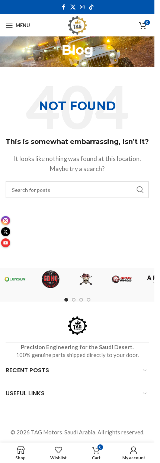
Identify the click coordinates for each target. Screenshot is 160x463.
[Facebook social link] (63, 7)
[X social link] (73, 7)
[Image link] (77, 324)
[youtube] (5, 242)
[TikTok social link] (91, 7)
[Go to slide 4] (88, 300)
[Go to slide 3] (81, 300)
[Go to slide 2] (74, 300)
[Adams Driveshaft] (86, 279)
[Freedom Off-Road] (122, 279)
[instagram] (5, 220)
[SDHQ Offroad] (50, 279)
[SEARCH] (140, 189)
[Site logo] (77, 24)
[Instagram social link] (82, 7)
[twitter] (5, 231)
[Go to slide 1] (66, 300)
